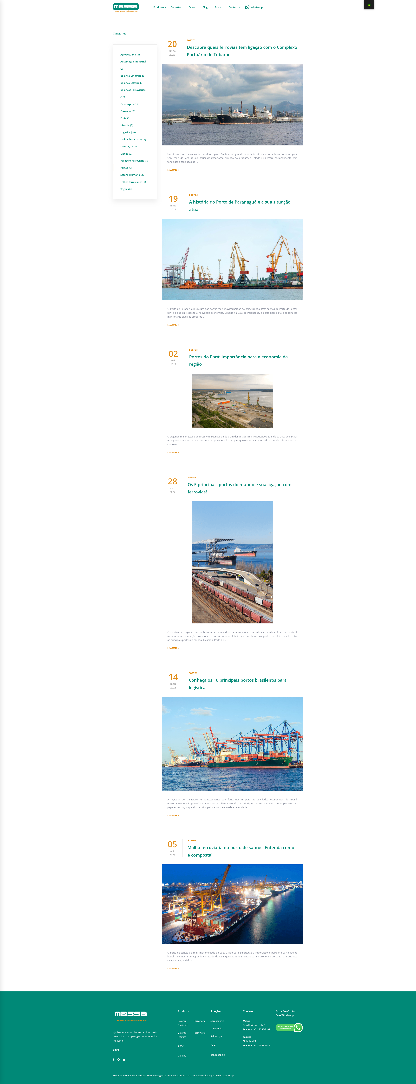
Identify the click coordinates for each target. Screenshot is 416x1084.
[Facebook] (113, 1059)
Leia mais (172, 170)
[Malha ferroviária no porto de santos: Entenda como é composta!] (232, 866)
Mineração (216, 1028)
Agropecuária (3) (130, 54)
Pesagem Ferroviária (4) (134, 160)
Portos (191, 40)
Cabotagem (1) (129, 104)
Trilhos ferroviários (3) (133, 182)
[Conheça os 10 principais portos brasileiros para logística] (232, 699)
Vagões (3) (126, 189)
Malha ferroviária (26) (133, 139)
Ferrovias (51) (128, 111)
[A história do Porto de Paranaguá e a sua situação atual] (232, 220)
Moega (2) (126, 153)
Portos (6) (126, 167)
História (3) (126, 125)
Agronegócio (217, 1021)
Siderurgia (216, 1036)
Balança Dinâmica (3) (132, 75)
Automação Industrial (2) (133, 65)
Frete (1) (125, 118)
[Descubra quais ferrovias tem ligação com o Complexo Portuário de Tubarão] (232, 66)
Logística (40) (128, 132)
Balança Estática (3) (131, 82)
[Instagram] (118, 1059)
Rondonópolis (217, 1054)
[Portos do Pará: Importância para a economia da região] (232, 375)
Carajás (182, 1055)
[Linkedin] (124, 1059)
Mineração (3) (128, 146)
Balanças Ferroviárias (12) (132, 93)
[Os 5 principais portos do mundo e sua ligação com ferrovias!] (232, 503)
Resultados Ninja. (225, 1075)
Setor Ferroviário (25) (132, 174)
